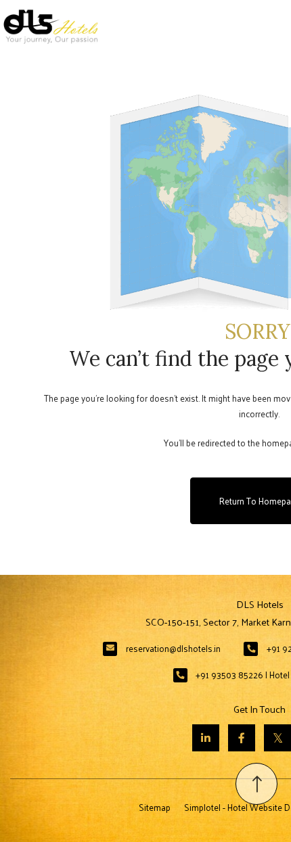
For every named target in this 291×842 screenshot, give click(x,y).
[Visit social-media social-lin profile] (205, 737)
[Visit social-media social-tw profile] (277, 737)
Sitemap (155, 807)
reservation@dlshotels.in (173, 648)
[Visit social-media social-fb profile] (241, 737)
